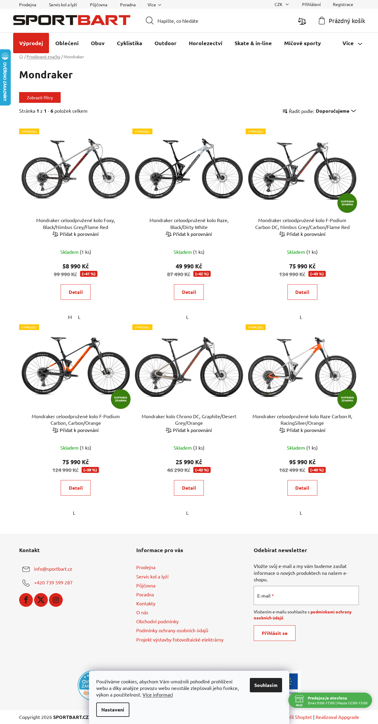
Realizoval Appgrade (337, 717)
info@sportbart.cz (53, 569)
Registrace (343, 4)
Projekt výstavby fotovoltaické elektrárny (180, 639)
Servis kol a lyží (63, 4)
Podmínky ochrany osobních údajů (172, 630)
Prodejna (27, 4)
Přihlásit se (274, 633)
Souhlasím (266, 685)
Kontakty (145, 603)
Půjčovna (98, 4)
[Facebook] (26, 600)
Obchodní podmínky (157, 621)
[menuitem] (31, 43)
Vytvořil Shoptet (294, 717)
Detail (76, 292)
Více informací (158, 694)
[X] (41, 600)
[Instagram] (56, 600)
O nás (142, 612)
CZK (279, 4)
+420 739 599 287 (53, 583)
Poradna (128, 4)
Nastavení (112, 709)
